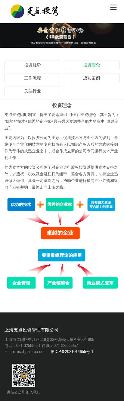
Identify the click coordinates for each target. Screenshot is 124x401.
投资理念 (91, 65)
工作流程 (32, 78)
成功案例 (91, 78)
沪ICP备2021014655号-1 (72, 351)
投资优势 (32, 65)
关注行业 (32, 91)
